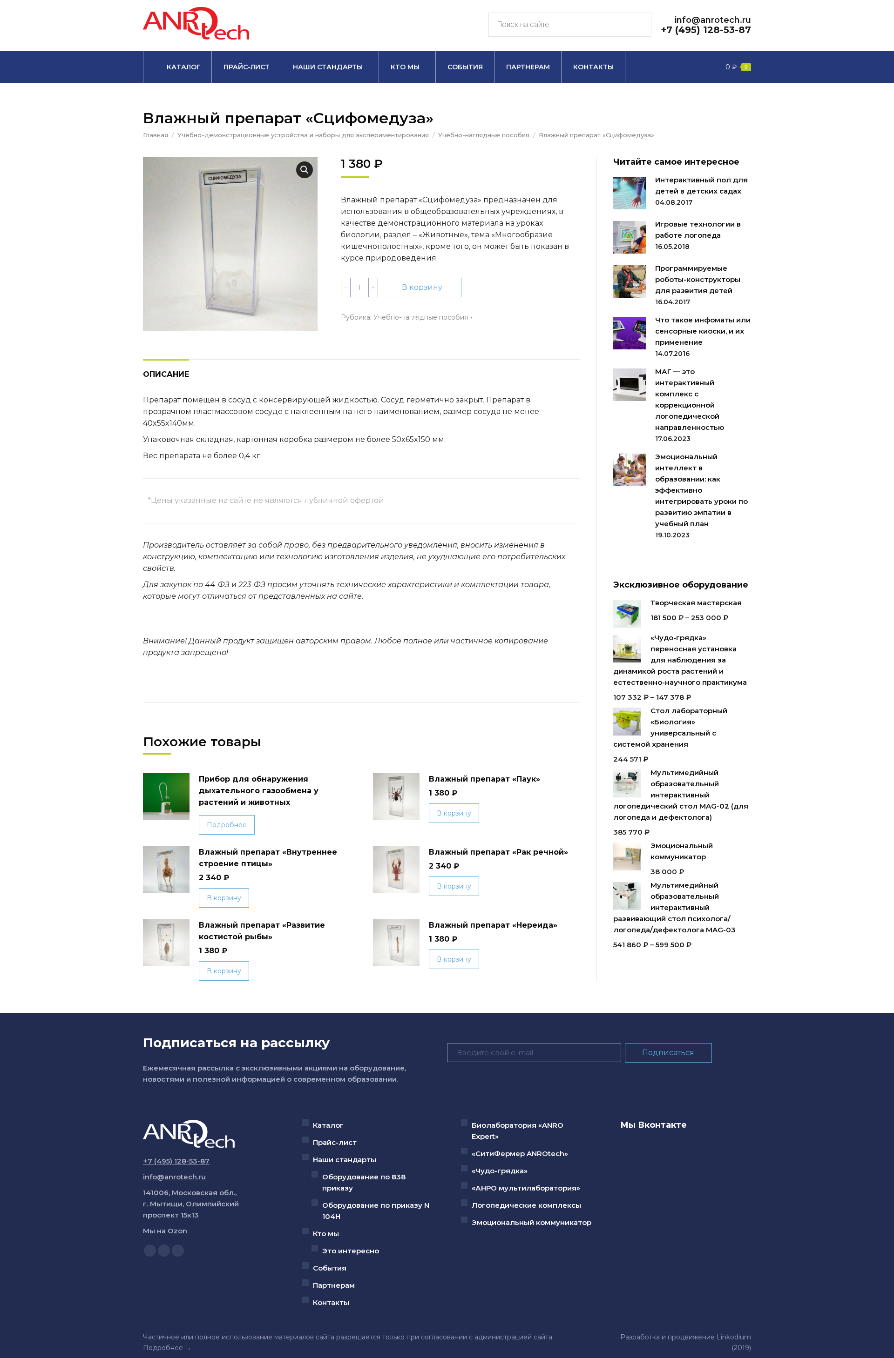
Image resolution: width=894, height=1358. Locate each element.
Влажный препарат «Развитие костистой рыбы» (262, 931)
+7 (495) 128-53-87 (706, 29)
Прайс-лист (335, 1142)
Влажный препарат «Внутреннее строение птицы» (268, 858)
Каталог (328, 1125)
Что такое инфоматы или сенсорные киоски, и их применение (703, 331)
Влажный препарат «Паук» (484, 779)
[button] (304, 169)
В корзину (422, 287)
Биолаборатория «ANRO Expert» (517, 1131)
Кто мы (326, 1233)
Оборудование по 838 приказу (364, 1182)
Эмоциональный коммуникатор (531, 1222)
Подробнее (227, 825)
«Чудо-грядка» (500, 1170)
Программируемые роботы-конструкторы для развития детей (697, 279)
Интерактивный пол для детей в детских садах (701, 185)
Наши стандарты (344, 1159)
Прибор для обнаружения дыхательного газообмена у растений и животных (258, 791)
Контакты (331, 1302)
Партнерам (334, 1285)
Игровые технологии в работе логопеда (698, 230)
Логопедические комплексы (526, 1205)
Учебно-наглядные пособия (420, 317)
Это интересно (350, 1250)
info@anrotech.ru (713, 20)
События (329, 1268)
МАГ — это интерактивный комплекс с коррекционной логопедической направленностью (689, 399)
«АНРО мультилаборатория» (526, 1188)
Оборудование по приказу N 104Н (375, 1211)
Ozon (177, 1230)
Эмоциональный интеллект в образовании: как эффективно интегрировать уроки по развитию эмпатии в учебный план (701, 490)
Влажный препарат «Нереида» (493, 925)
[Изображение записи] (629, 193)
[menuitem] (177, 67)
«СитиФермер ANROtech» (520, 1153)
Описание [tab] (166, 374)
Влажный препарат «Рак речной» (498, 852)
